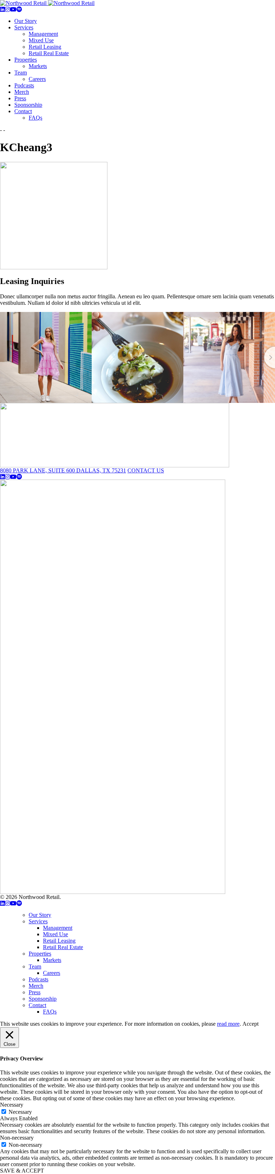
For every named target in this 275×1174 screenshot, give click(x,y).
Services (23, 27)
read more (228, 1024)
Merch (21, 92)
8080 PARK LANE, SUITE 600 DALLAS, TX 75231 (63, 470)
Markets (38, 66)
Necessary (20, 1112)
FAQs (35, 118)
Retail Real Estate (49, 53)
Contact (23, 111)
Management (43, 34)
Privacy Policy (78, 897)
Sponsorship (28, 105)
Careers (37, 79)
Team (20, 72)
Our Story (25, 21)
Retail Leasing (45, 47)
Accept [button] (250, 1024)
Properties (25, 60)
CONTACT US (145, 470)
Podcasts (24, 85)
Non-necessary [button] (17, 1138)
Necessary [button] (11, 1105)
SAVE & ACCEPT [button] (22, 1171)
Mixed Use (41, 40)
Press (20, 98)
